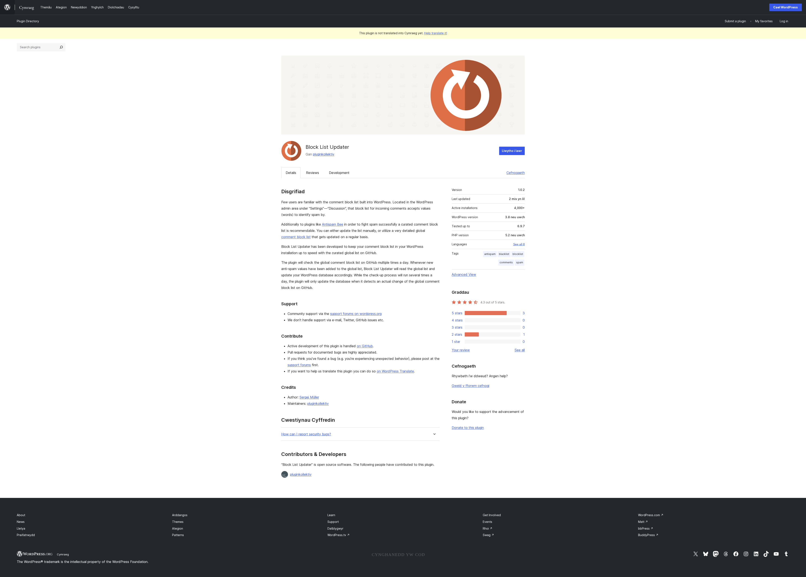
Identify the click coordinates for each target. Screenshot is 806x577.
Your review (461, 350)
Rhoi (487, 528)
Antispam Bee (332, 224)
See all (520, 350)
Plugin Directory (28, 21)
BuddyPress (648, 535)
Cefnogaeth (515, 173)
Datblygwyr (335, 528)
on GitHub (365, 346)
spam (519, 262)
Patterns (178, 535)
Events (487, 521)
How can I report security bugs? (306, 434)
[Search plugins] (61, 47)
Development (339, 173)
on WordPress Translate (395, 371)
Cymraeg (63, 554)
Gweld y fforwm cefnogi (470, 386)
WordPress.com (650, 515)
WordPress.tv (338, 535)
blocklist (518, 254)
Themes (177, 521)
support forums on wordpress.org (356, 314)
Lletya (21, 528)
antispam (490, 254)
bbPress (645, 528)
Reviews (312, 173)
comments (506, 262)
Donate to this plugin (468, 428)
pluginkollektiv (323, 154)
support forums (299, 365)
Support (333, 521)
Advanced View (464, 274)
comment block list (296, 237)
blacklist (504, 254)
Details (291, 173)
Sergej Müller (309, 397)
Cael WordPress (785, 7)
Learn (331, 515)
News (21, 521)
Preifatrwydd (26, 535)
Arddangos (179, 515)
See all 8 (519, 244)
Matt (643, 521)
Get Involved (492, 515)
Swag (488, 535)
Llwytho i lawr (512, 151)
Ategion (177, 528)
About (21, 515)
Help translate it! (435, 33)
